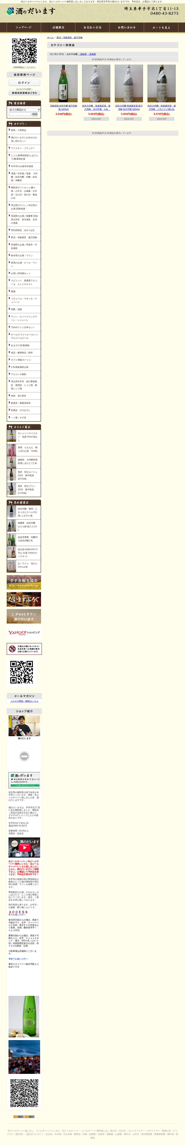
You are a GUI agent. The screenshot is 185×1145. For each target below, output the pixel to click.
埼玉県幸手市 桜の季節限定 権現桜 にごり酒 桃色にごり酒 (24, 385)
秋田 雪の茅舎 (18, 396)
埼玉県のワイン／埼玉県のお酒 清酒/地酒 (24, 207)
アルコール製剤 (18, 374)
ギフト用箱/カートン (21, 360)
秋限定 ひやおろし (21, 410)
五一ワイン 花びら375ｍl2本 (27, 565)
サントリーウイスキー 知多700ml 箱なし (28, 436)
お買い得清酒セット (21, 273)
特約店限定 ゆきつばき (23, 230)
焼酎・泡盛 (16, 309)
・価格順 (82, 54)
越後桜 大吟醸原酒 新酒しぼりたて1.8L (28, 461)
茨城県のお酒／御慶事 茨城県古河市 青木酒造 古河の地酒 (24, 219)
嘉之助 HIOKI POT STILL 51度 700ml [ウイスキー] (28, 553)
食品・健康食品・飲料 (22, 352)
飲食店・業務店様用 (21, 403)
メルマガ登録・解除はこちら (24, 701)
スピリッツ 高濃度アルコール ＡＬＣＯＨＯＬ (24, 282)
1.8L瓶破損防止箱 (19, 367)
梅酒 (13, 291)
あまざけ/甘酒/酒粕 (20, 345)
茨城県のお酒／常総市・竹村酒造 (24, 246)
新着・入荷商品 (18, 130)
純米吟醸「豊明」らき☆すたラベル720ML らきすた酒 (27, 512)
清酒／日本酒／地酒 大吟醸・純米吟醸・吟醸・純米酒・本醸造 (24, 177)
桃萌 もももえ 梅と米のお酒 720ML (28, 449)
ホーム (50, 37)
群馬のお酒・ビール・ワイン (24, 264)
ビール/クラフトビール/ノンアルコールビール (24, 336)
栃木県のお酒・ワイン (22, 255)
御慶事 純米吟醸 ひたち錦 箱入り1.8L (27, 526)
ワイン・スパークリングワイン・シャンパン (24, 318)
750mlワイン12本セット (23, 327)
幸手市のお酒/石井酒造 (22, 166)
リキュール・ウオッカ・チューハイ (24, 300)
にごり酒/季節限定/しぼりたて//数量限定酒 (24, 157)
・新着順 (91, 54)
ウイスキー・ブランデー (23, 148)
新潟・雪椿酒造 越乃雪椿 (24, 237)
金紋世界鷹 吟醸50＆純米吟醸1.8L (28, 539)
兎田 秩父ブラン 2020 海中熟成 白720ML (27, 489)
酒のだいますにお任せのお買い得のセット (24, 139)
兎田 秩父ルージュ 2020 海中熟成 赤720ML (28, 475)
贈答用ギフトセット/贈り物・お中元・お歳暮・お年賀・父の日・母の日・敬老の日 (24, 192)
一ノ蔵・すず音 (18, 417)
